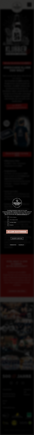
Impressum (21, 244)
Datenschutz (13, 244)
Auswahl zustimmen (17, 238)
